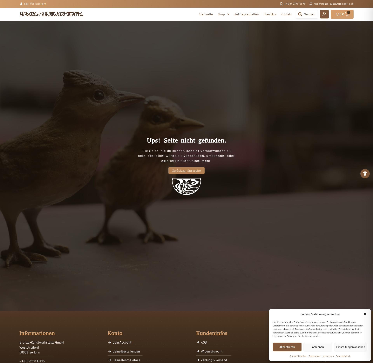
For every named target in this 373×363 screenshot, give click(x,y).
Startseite (206, 14)
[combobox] (307, 14)
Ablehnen (318, 347)
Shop (221, 14)
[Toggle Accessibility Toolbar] (365, 174)
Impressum (328, 356)
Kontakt (286, 14)
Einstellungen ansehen (350, 347)
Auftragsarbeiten (246, 14)
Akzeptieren (287, 347)
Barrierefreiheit (343, 356)
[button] (365, 314)
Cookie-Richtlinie (298, 356)
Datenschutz (315, 356)
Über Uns (269, 14)
